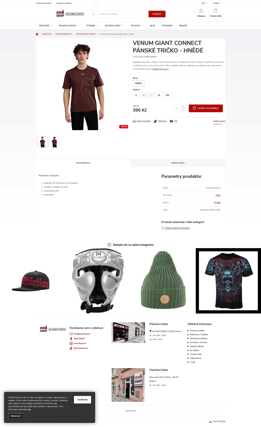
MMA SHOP (79, 338)
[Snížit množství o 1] (183, 110)
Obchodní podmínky (198, 338)
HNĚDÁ (138, 83)
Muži (218, 195)
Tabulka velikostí (197, 346)
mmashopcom (80, 343)
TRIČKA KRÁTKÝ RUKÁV (177, 228)
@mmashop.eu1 (81, 348)
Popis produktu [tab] (83, 163)
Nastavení (16, 415)
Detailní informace (160, 69)
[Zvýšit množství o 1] (183, 106)
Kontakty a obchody (64, 3)
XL (159, 95)
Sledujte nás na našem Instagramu (133, 245)
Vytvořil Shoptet (219, 421)
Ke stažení (194, 350)
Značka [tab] (177, 163)
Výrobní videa (196, 354)
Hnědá (217, 202)
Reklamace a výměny (199, 334)
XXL (168, 95)
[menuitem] (46, 26)
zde (29, 409)
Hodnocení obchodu (43, 3)
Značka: (219, 121)
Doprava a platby (197, 331)
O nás (192, 362)
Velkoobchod (195, 358)
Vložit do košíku (208, 108)
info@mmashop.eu (82, 334)
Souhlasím (82, 399)
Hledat (157, 14)
